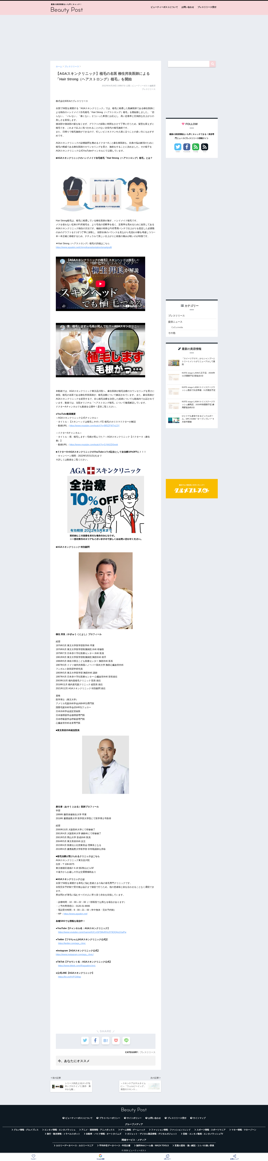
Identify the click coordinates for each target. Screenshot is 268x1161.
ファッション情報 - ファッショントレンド (171, 1130)
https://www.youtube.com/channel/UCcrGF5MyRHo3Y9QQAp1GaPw (92, 932)
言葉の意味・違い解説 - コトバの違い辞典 (194, 1145)
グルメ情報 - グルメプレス (26, 1130)
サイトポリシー (134, 1118)
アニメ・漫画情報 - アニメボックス (98, 1130)
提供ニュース (175, 322)
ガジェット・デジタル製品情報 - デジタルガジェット (152, 1134)
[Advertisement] (134, 36)
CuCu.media (177, 327)
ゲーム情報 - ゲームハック (132, 1130)
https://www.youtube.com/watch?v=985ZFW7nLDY (94, 425)
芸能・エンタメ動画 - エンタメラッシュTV (203, 1134)
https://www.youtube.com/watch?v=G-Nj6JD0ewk (93, 444)
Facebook (186, 151)
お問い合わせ (187, 7)
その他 (171, 333)
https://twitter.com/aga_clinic (72, 943)
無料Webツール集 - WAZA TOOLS (152, 1145)
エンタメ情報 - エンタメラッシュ (60, 1130)
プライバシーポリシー (109, 1118)
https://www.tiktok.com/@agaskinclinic (77, 965)
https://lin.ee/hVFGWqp (69, 977)
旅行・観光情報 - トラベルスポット (63, 1134)
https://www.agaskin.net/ (75, 914)
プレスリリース (147, 1052)
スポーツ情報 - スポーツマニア (211, 1130)
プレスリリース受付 (207, 7)
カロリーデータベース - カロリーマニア (74, 1145)
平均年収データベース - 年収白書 (114, 1145)
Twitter (178, 151)
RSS (204, 151)
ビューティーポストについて (164, 7)
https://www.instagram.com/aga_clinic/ (75, 954)
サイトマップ (199, 1118)
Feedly (195, 151)
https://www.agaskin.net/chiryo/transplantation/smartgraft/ (84, 247)
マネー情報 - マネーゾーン (243, 1130)
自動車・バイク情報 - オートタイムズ (103, 1134)
